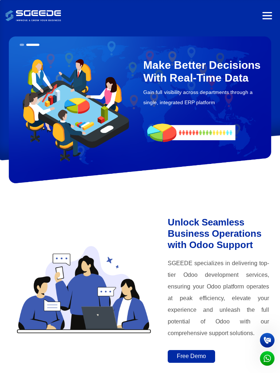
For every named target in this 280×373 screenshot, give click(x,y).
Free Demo (191, 356)
